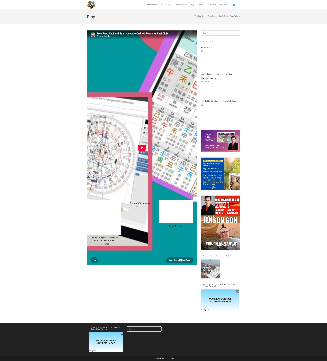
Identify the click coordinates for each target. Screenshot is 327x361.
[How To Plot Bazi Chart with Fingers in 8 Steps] (210, 113)
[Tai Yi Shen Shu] (210, 59)
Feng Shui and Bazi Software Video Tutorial (224, 16)
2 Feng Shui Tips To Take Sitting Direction (216, 74)
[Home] (191, 16)
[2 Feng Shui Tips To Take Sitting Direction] (210, 86)
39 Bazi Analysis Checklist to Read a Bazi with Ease (104, 239)
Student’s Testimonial (140, 203)
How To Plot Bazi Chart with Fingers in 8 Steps (218, 101)
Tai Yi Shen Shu (176, 226)
